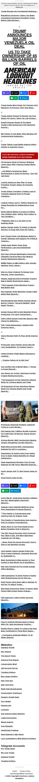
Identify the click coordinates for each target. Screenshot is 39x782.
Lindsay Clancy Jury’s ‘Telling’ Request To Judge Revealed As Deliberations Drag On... (19, 205)
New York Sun (7, 681)
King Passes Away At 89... (12, 478)
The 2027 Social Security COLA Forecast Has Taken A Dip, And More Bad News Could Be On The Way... (18, 535)
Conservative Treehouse (11, 693)
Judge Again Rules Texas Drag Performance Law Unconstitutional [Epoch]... (16, 247)
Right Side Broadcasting (11, 689)
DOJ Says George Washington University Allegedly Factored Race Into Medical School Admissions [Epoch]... (18, 256)
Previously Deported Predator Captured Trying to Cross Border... (18, 426)
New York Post (7, 685)
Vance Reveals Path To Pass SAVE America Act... (19, 337)
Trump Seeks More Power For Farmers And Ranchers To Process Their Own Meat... (19, 106)
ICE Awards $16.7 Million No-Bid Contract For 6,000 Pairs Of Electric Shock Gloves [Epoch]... (18, 433)
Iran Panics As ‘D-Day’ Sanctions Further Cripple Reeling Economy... (18, 374)
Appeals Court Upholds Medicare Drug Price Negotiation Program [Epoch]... (17, 508)
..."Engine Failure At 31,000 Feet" (15, 360)
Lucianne (5, 710)
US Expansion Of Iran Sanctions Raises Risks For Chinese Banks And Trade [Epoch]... (18, 388)
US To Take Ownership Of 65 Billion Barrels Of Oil (19, 57)
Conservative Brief (9, 664)
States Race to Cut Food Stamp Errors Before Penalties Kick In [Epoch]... (17, 528)
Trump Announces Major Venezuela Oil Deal (19, 38)
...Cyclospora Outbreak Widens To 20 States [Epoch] (17, 636)
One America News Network (13, 714)
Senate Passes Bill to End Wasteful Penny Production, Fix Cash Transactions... (19, 313)
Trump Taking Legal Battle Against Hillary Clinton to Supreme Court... (18, 146)
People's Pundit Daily (10, 697)
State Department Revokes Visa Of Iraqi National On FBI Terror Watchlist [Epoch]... (19, 463)
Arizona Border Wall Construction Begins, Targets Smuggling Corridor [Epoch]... (19, 441)
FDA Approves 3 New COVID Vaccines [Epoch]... (17, 599)
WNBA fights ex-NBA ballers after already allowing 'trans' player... (18, 264)
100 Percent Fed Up (9, 668)
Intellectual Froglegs (10, 730)
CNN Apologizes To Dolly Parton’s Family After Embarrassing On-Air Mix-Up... (18, 577)
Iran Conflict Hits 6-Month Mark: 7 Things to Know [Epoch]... (18, 368)
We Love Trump (7, 753)
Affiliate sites (19, 7)
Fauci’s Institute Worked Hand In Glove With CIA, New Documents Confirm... (17, 623)
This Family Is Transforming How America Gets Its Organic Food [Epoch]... (19, 521)
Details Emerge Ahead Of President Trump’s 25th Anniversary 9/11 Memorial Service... (18, 125)
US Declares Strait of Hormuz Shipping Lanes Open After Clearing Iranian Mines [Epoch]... (18, 164)
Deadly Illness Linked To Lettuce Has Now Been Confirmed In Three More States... (19, 630)
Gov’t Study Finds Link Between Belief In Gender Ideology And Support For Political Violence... (19, 238)
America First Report (10, 660)
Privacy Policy (25, 771)
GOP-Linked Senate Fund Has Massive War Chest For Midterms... (19, 320)
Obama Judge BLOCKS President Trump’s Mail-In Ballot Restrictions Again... (19, 280)
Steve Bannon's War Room (12, 734)
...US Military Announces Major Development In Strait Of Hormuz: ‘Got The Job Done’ (19, 173)
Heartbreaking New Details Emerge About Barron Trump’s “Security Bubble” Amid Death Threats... (18, 303)
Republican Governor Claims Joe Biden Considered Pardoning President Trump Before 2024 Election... (18, 18)
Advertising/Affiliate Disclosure (21, 774)
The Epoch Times (8, 656)
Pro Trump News (8, 749)
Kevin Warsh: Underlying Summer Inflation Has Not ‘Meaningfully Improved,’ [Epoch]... (19, 500)
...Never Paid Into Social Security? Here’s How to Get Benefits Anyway (18, 543)
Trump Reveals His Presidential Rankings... (19, 11)
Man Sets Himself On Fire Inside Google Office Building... (18, 568)
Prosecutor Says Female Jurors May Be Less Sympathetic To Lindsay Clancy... (18, 346)
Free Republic (7, 726)
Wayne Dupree (7, 722)
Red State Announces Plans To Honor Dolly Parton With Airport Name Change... (19, 590)
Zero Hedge (6, 701)
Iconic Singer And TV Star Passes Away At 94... (19, 472)
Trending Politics (8, 672)
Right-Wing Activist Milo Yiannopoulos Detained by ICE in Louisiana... (17, 448)
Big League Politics (9, 676)
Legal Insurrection (9, 718)
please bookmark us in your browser (17, 157)
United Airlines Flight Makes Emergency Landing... (18, 355)
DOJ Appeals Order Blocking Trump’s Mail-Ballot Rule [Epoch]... (19, 293)
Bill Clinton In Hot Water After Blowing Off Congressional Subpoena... (19, 135)
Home (14, 771)
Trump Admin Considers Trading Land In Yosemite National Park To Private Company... (18, 194)
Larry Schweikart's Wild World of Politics (18, 739)
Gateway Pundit (7, 648)
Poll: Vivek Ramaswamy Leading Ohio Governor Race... (17, 326)
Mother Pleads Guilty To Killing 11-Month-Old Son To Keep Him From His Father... (19, 228)
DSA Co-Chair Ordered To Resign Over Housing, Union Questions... (17, 273)
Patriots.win (6, 706)
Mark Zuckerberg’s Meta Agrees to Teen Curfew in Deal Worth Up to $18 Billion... (18, 561)
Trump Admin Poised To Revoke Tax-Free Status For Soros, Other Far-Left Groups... (19, 117)
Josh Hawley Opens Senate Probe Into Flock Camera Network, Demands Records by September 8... (19, 553)
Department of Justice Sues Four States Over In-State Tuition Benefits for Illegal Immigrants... (18, 455)
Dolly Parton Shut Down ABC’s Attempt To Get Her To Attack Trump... (19, 583)
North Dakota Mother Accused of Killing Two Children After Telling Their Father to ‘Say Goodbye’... (18, 214)
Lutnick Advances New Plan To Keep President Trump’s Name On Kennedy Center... (17, 185)
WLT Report (6, 652)
